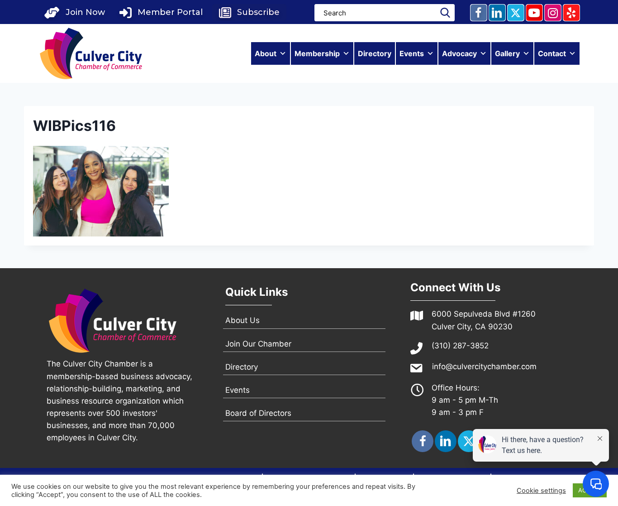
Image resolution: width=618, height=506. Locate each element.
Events (411, 53)
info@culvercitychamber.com (484, 366)
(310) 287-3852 (460, 345)
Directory (374, 53)
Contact (552, 53)
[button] (75, 12)
